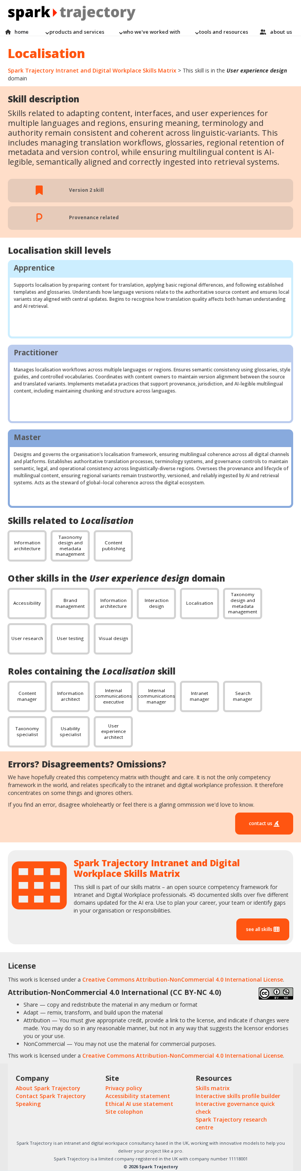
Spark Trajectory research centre (231, 1123)
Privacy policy (123, 1088)
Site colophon (124, 1111)
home (22, 31)
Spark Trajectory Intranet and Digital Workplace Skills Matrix (92, 70)
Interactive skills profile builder (238, 1096)
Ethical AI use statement (139, 1103)
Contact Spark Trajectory (51, 1096)
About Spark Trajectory (48, 1088)
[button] (75, 32)
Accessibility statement (137, 1096)
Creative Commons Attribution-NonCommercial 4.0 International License (182, 979)
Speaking (28, 1103)
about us (281, 31)
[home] (150, 14)
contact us (261, 823)
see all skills (260, 929)
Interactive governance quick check (235, 1107)
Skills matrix (213, 1088)
